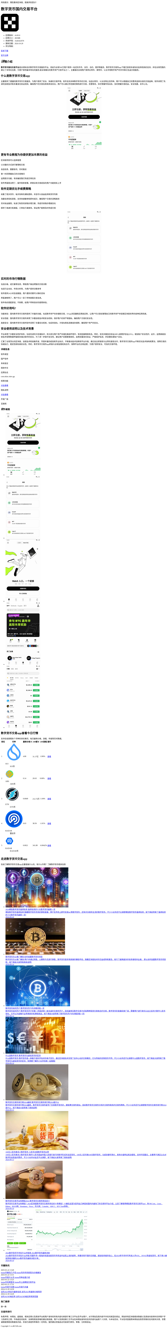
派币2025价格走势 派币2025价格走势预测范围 (19, 1297)
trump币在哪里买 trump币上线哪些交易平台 (18, 1282)
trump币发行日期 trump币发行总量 (14, 1287)
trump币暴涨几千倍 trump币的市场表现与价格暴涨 (21, 1273)
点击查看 (4, 385)
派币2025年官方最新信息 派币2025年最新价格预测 (21, 1292)
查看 (49, 757)
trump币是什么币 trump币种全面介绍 (15, 1277)
